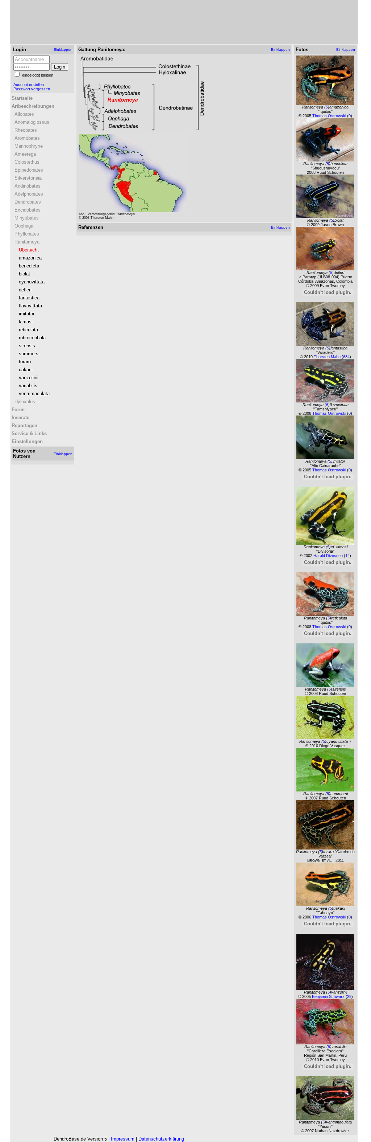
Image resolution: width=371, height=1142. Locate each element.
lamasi (26, 321)
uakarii (26, 369)
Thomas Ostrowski (329, 116)
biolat (24, 274)
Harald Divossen (328, 555)
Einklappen (63, 50)
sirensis (27, 345)
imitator (26, 313)
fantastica (29, 297)
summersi (29, 353)
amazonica (30, 258)
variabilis (28, 385)
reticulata (28, 329)
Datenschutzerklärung (161, 1139)
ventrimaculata (34, 393)
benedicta (29, 266)
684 (346, 357)
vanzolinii (28, 377)
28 (349, 996)
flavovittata (30, 305)
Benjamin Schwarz (329, 996)
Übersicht (29, 250)
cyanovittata (32, 282)
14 (347, 555)
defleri (25, 289)
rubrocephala (32, 337)
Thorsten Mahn (328, 357)
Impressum (122, 1139)
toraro (25, 361)
